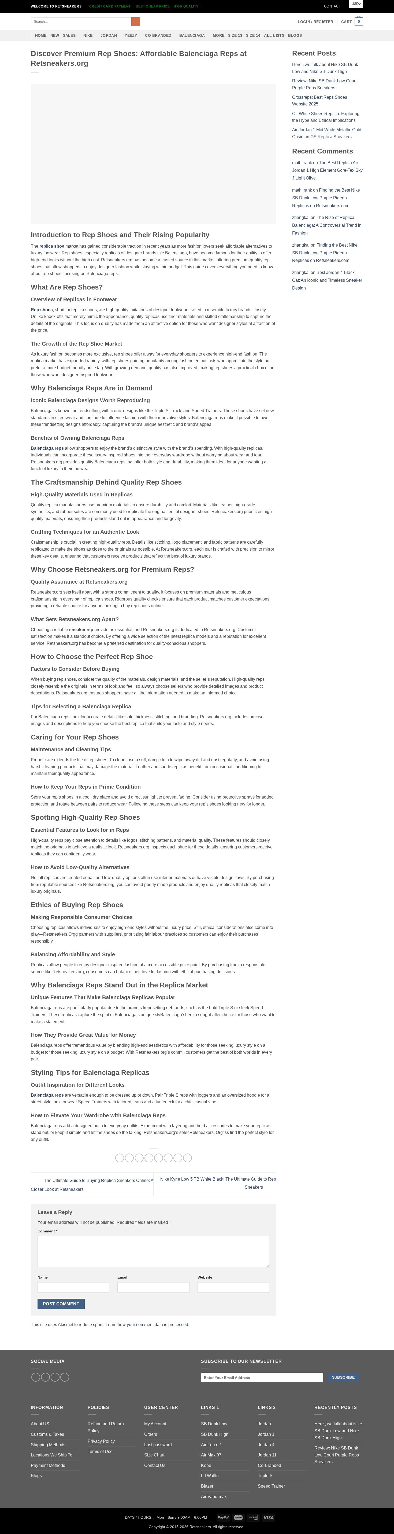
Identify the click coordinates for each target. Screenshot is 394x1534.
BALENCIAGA (192, 35)
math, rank (302, 162)
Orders (150, 1434)
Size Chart (154, 1455)
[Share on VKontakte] (158, 1158)
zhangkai (301, 217)
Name (43, 1277)
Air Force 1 (211, 1445)
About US (40, 1424)
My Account (155, 1424)
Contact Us (154, 1465)
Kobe (206, 1465)
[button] (315, 21)
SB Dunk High (214, 1434)
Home (41, 35)
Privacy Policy (101, 1441)
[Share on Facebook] (119, 1158)
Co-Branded (269, 1465)
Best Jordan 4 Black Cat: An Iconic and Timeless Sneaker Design (327, 280)
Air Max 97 (211, 1455)
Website (205, 1277)
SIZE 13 (235, 35)
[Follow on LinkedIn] (55, 1377)
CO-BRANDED (158, 35)
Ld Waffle (210, 1475)
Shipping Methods (48, 1445)
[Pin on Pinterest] (148, 1158)
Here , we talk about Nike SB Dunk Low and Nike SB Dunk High (338, 1431)
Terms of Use (100, 1451)
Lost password (158, 1445)
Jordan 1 (266, 1434)
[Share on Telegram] (187, 1158)
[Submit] (135, 21)
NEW (54, 35)
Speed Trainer (271, 1486)
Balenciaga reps (47, 448)
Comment (47, 1231)
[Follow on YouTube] (64, 1377)
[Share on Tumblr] (177, 1158)
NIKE (87, 35)
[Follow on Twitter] (45, 1377)
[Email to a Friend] (139, 1158)
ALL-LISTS (274, 35)
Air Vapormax (214, 1496)
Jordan (264, 1424)
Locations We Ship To (51, 1455)
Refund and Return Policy (106, 1427)
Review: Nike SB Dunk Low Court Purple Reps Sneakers (336, 1455)
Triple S (265, 1475)
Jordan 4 (266, 1445)
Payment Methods (48, 1465)
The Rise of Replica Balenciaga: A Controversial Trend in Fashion (327, 225)
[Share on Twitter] (129, 1158)
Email (122, 1277)
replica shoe (51, 246)
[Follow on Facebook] (35, 1377)
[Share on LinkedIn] (168, 1158)
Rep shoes (42, 309)
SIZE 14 (253, 35)
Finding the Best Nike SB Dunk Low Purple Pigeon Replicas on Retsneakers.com (326, 198)
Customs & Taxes (47, 1434)
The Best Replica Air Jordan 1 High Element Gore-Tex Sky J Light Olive (327, 170)
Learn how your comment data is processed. (147, 1324)
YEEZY (131, 35)
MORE (218, 35)
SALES (69, 35)
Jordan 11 (267, 1455)
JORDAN (109, 35)
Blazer (207, 1486)
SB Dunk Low (214, 1424)
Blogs (295, 35)
